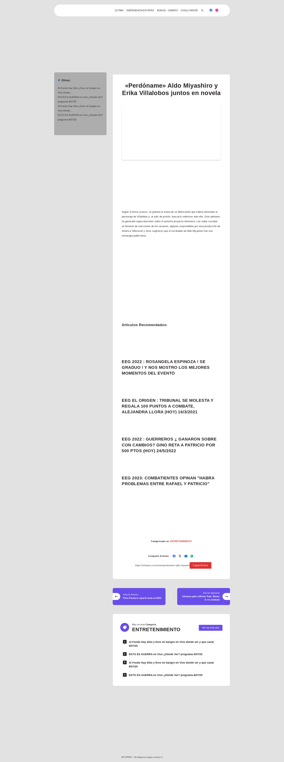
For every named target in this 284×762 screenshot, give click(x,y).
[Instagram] (217, 10)
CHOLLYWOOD (189, 10)
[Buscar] (202, 10)
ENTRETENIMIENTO (181, 541)
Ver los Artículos (210, 627)
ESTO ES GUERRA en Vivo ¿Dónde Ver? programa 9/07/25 (165, 654)
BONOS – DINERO (167, 10)
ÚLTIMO (119, 10)
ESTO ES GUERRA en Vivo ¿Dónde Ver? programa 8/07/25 (165, 675)
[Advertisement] (89, 38)
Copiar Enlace (200, 565)
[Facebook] (211, 10)
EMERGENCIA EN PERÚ (140, 10)
